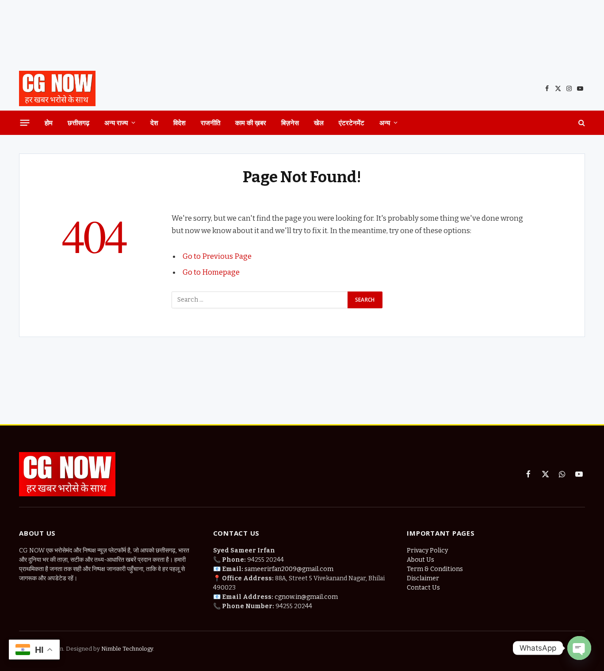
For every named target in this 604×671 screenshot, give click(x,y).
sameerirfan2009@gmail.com (289, 569)
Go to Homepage (211, 272)
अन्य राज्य (116, 122)
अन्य (384, 122)
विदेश (179, 122)
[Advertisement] (302, 33)
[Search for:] (260, 299)
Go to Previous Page (217, 256)
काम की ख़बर (250, 122)
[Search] (581, 123)
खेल (319, 122)
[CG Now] (57, 88)
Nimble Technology (126, 648)
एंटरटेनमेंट (351, 122)
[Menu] (25, 122)
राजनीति (210, 122)
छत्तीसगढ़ (78, 122)
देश (154, 122)
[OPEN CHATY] (579, 648)
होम (49, 122)
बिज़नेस (290, 122)
